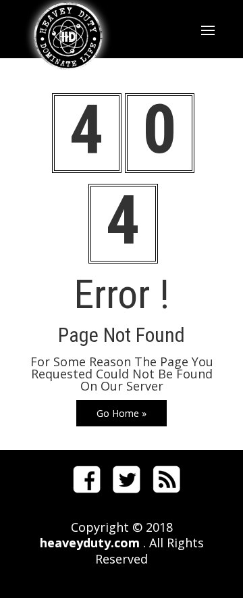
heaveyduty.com (90, 542)
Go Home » (121, 413)
